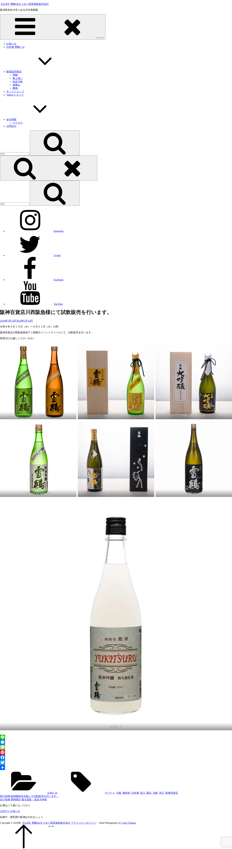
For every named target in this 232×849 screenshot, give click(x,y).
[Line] (116, 737)
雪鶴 (15, 75)
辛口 (161, 793)
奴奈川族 (18, 81)
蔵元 (149, 793)
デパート (110, 793)
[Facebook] (116, 757)
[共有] (116, 767)
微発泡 (126, 793)
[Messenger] (116, 742)
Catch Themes (129, 823)
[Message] (116, 747)
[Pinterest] (116, 752)
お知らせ (11, 43)
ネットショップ (15, 91)
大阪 (118, 793)
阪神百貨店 (171, 793)
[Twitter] (116, 762)
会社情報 (11, 119)
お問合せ (11, 126)
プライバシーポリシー (83, 823)
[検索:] (15, 153)
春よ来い (18, 78)
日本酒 (135, 793)
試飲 (155, 793)
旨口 (142, 793)
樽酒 (15, 88)
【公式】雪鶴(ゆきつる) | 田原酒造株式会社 (24, 4)
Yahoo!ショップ (15, 94)
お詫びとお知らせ (10, 811)
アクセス (18, 122)
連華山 (16, 85)
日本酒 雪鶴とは (15, 47)
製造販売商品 (13, 71)
